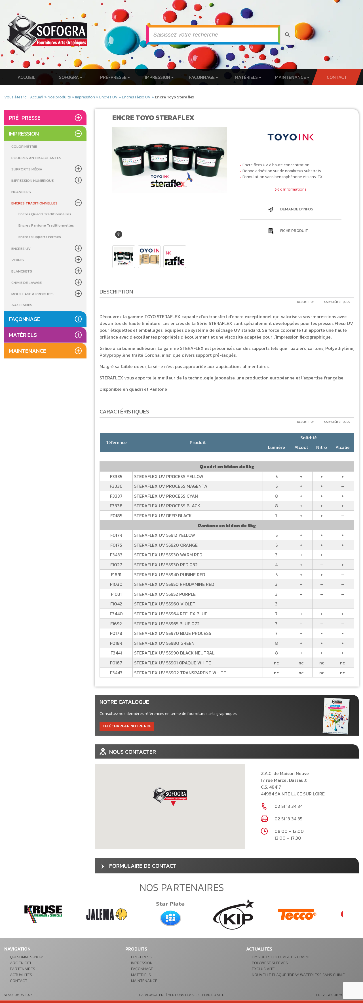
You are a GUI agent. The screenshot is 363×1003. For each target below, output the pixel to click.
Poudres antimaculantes (36, 158)
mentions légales (184, 994)
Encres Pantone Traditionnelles (46, 225)
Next (351, 914)
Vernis (17, 260)
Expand (118, 234)
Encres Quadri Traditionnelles (44, 214)
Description (306, 302)
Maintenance (291, 77)
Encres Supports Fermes (39, 236)
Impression (158, 77)
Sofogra (69, 77)
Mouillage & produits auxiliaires (32, 299)
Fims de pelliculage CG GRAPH (280, 957)
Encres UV (108, 97)
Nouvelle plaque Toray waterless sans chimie (298, 975)
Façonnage (202, 77)
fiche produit (294, 231)
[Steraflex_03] (174, 256)
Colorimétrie (24, 146)
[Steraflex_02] (149, 256)
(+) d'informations (291, 189)
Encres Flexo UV (136, 97)
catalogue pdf (152, 994)
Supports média (26, 169)
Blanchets (21, 271)
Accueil (26, 77)
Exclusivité (263, 969)
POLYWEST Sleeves (270, 963)
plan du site (213, 994)
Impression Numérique (32, 180)
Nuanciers (21, 192)
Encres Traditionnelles (34, 203)
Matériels (247, 77)
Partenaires (22, 969)
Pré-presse (114, 77)
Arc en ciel (21, 963)
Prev (11, 914)
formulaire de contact (142, 865)
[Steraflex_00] (123, 256)
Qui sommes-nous (27, 957)
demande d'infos (296, 209)
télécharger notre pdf (126, 726)
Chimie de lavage (26, 282)
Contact (336, 77)
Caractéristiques (337, 302)
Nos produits (59, 97)
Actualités (21, 975)
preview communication (337, 994)
